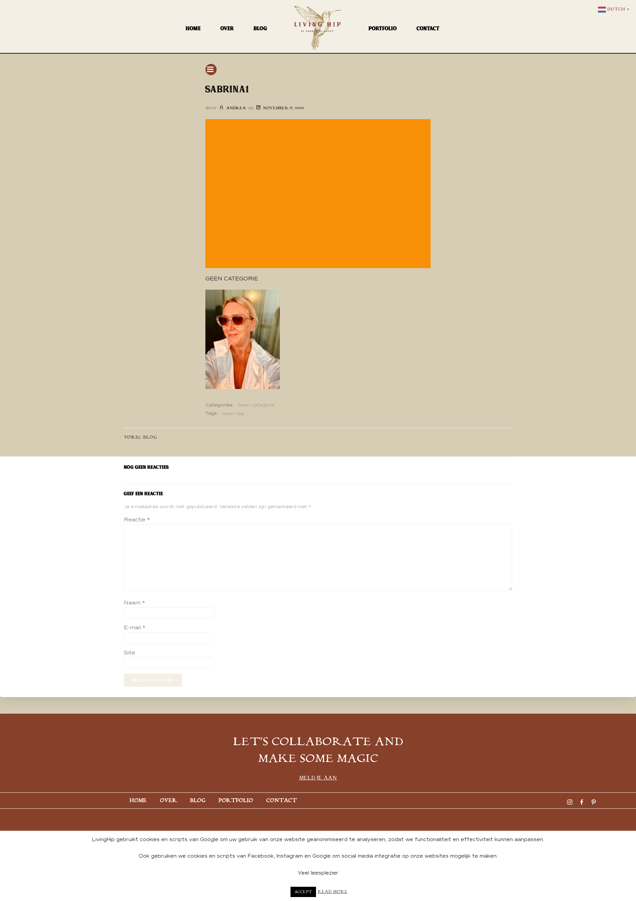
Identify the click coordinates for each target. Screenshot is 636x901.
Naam (134, 602)
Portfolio (383, 28)
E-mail (134, 627)
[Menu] (211, 69)
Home (193, 28)
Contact (428, 28)
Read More (332, 892)
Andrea (236, 108)
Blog (260, 28)
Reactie (137, 519)
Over (227, 28)
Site (129, 652)
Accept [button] (303, 891)
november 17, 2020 (283, 108)
